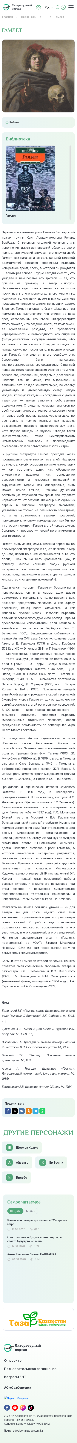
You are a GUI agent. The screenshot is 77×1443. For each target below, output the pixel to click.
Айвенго (22, 1162)
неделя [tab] (15, 1210)
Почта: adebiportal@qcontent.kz (23, 1430)
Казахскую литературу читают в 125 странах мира (37, 1222)
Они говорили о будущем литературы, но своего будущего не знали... (35, 1239)
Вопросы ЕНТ (15, 1377)
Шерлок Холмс (27, 1147)
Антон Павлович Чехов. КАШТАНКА (31, 1254)
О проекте (12, 1360)
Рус (48, 7)
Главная (7, 16)
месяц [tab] (31, 1210)
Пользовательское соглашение (30, 1369)
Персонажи (28, 16)
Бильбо (21, 1177)
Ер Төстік (56, 1162)
